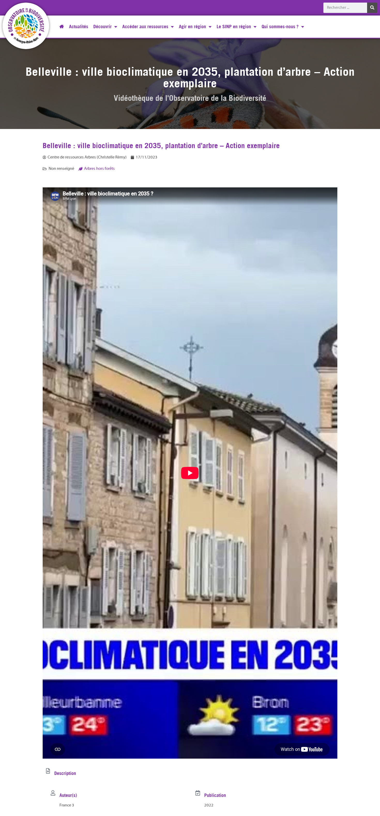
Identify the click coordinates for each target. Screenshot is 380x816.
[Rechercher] (372, 8)
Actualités (78, 26)
